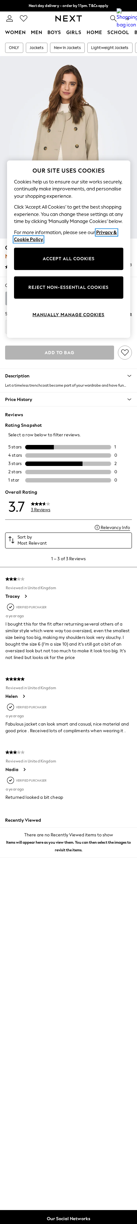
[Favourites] (24, 18)
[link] (10, 18)
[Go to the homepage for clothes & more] (68, 18)
